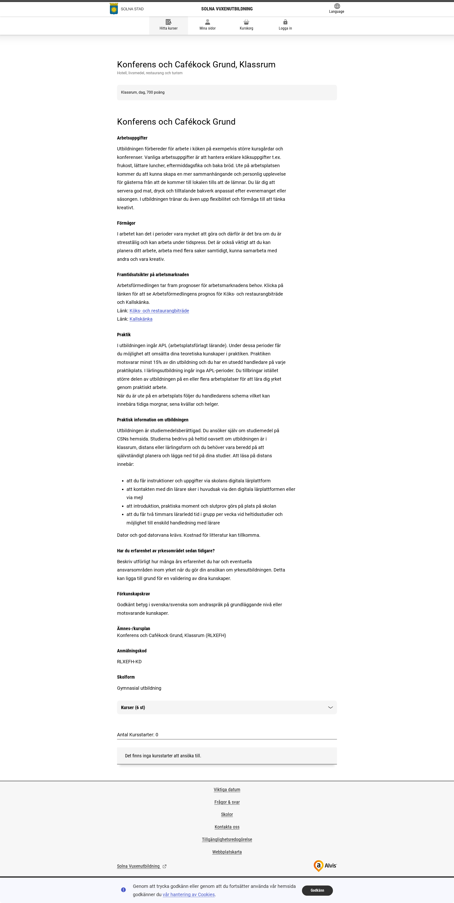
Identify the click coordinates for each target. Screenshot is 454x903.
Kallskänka (141, 319)
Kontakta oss (227, 827)
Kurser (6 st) (136, 709)
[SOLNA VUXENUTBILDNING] (127, 9)
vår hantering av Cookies (189, 894)
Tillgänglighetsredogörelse (227, 839)
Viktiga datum (227, 789)
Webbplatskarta (227, 852)
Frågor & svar (227, 802)
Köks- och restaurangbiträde (159, 311)
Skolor (227, 814)
